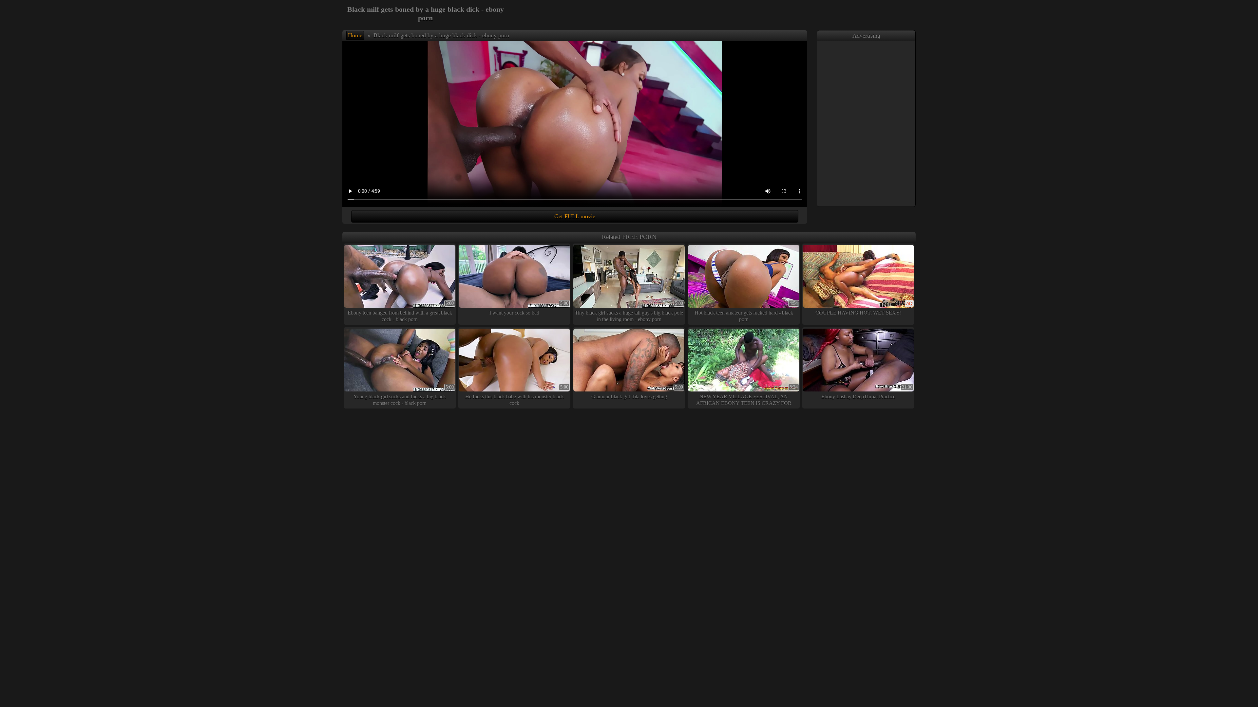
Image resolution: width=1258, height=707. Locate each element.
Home (355, 35)
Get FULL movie (574, 216)
